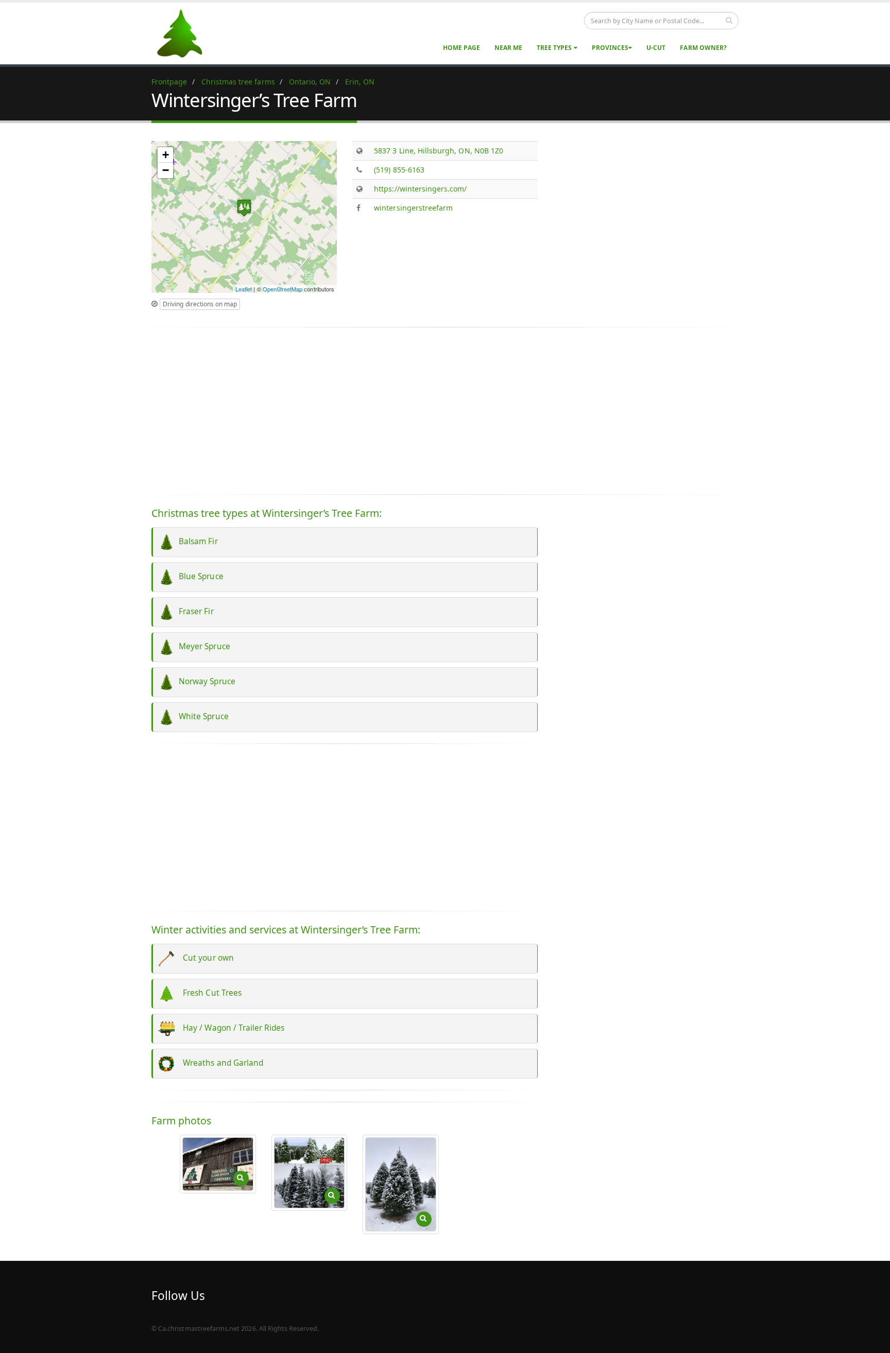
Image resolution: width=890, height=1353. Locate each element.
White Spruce (202, 716)
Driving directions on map (200, 304)
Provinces (610, 47)
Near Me (508, 47)
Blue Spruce (199, 576)
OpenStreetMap (283, 289)
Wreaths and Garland (219, 1062)
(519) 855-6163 (399, 170)
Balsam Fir (196, 541)
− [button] (165, 170)
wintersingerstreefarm (413, 208)
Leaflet (243, 289)
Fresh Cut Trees (208, 992)
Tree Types (555, 47)
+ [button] (165, 154)
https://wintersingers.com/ (420, 189)
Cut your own (204, 957)
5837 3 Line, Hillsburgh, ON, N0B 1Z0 (438, 150)
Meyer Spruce (202, 646)
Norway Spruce (205, 681)
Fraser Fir (194, 611)
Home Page (461, 47)
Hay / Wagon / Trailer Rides (230, 1027)
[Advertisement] (646, 213)
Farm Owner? (703, 47)
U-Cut (655, 47)
